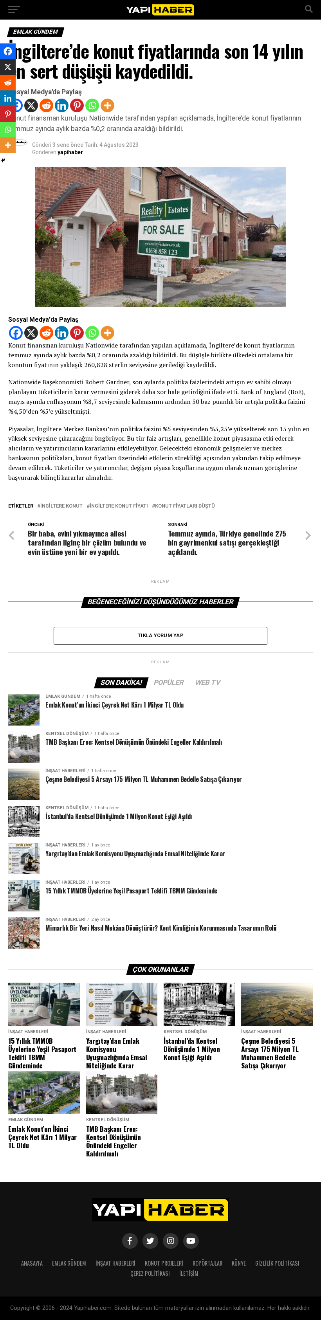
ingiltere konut (61, 506)
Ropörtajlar (207, 1263)
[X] (31, 105)
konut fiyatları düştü (185, 506)
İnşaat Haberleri (115, 1263)
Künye (239, 1263)
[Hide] (3, 160)
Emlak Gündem (69, 1263)
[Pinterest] (77, 105)
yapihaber (70, 152)
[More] (107, 105)
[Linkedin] (62, 105)
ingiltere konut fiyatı (119, 506)
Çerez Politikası (150, 1273)
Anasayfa (32, 1263)
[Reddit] (46, 105)
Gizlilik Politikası (277, 1263)
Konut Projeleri (164, 1263)
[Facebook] (16, 333)
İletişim (188, 1273)
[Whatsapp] (92, 105)
